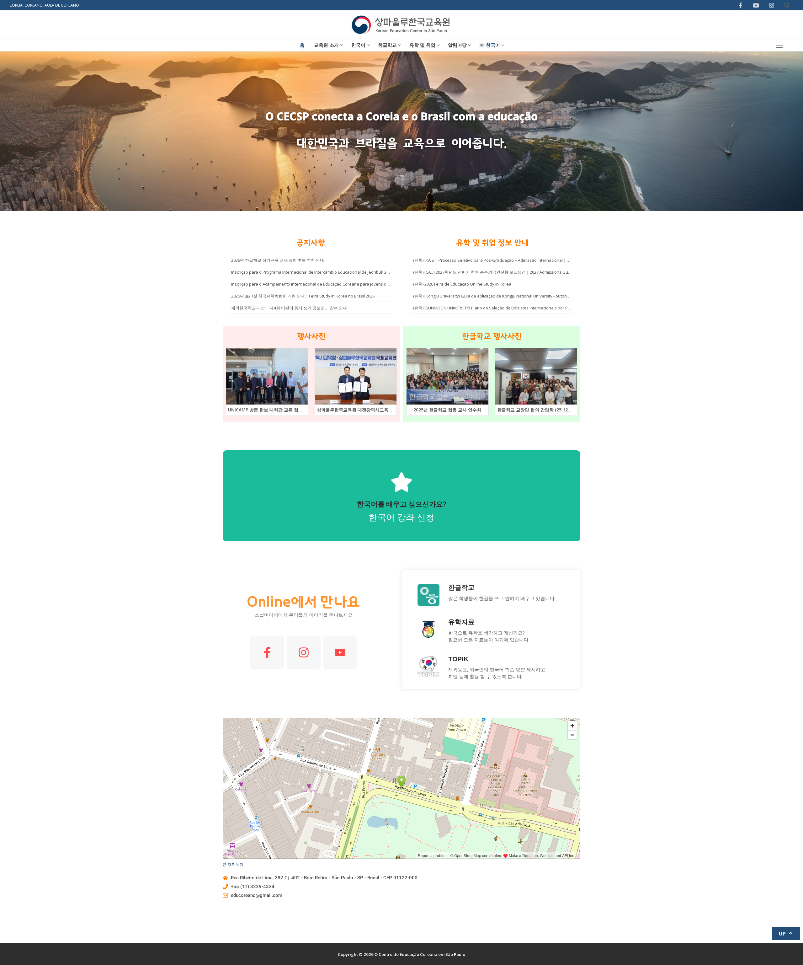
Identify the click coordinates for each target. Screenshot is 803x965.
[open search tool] (787, 5)
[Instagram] (771, 5)
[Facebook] (740, 5)
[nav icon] (779, 45)
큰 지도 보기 (233, 864)
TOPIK (458, 658)
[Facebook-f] (267, 652)
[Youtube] (755, 5)
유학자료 (461, 621)
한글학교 (461, 587)
